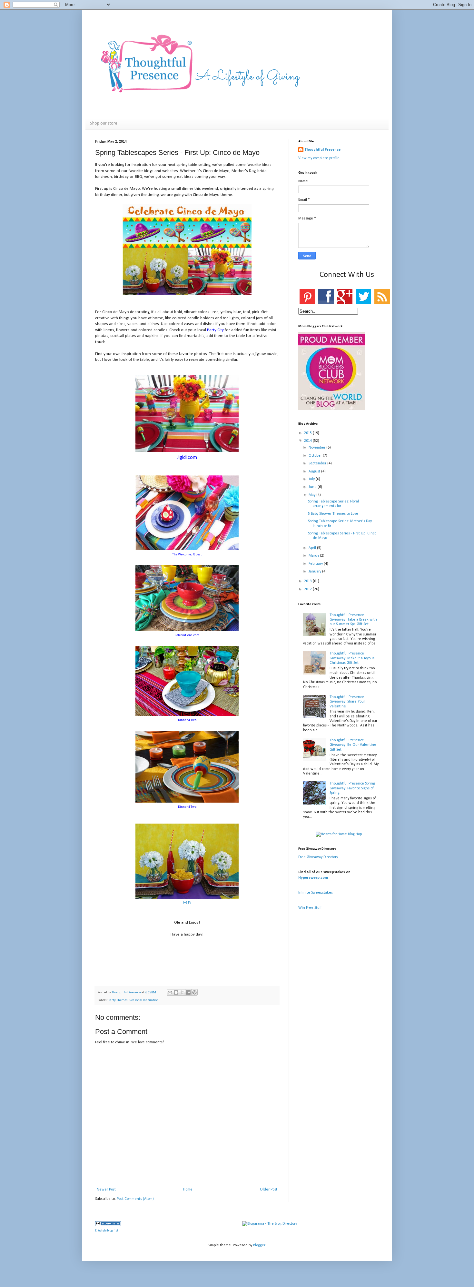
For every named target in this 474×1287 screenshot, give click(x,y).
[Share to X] (182, 992)
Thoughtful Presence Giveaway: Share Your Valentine (347, 701)
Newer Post (106, 1189)
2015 (308, 433)
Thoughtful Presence (323, 150)
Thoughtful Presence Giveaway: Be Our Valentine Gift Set (353, 745)
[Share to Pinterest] (194, 992)
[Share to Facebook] (188, 992)
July (312, 479)
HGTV (187, 903)
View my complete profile (319, 158)
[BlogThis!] (176, 992)
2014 (308, 441)
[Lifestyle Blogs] (108, 1225)
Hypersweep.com (313, 878)
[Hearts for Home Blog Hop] (339, 834)
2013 (308, 581)
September (318, 463)
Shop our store (103, 123)
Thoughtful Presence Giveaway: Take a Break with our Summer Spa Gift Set (353, 619)
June (313, 487)
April (313, 548)
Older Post (268, 1189)
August (315, 471)
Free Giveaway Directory (318, 857)
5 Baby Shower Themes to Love (333, 514)
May (312, 495)
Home (188, 1189)
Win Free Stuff (309, 908)
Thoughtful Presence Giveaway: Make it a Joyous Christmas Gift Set (352, 658)
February (316, 564)
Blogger (259, 1245)
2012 (308, 589)
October (316, 456)
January (315, 571)
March (314, 556)
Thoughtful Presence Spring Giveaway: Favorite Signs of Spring (352, 788)
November (317, 448)
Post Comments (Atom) (135, 1199)
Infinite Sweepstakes (315, 893)
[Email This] (170, 992)
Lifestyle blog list (106, 1230)
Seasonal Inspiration (144, 1000)
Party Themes (118, 1000)
